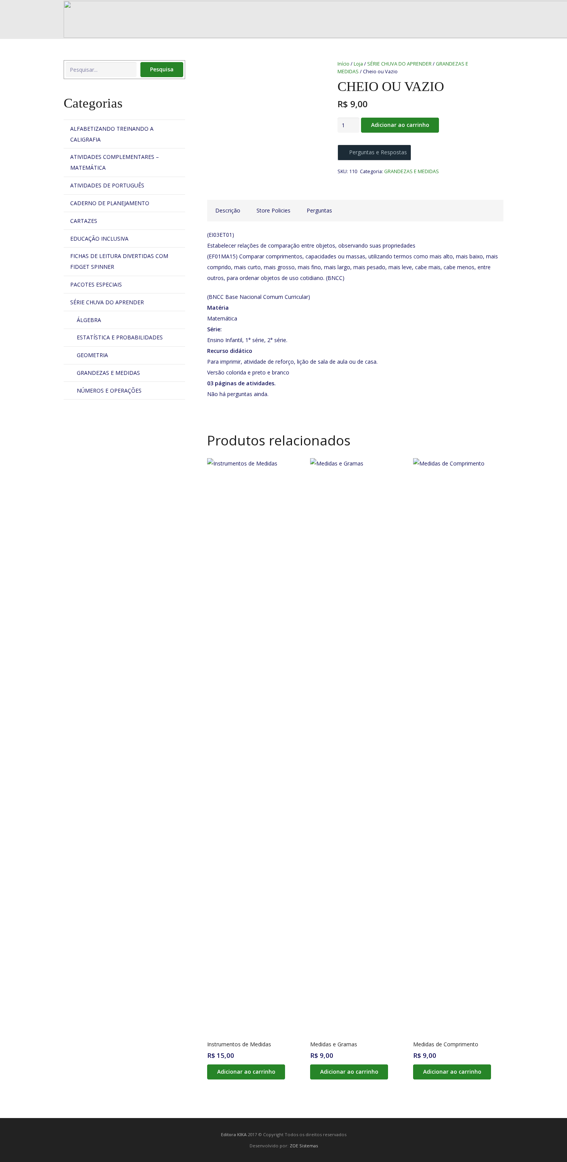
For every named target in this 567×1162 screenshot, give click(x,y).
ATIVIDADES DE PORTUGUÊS (107, 185)
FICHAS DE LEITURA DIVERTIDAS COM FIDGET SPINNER (119, 261)
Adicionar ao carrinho (400, 124)
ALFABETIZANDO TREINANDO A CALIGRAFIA (112, 134)
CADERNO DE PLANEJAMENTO (109, 203)
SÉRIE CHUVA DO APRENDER (399, 64)
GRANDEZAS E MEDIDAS (411, 171)
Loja (358, 64)
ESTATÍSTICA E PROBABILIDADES (120, 337)
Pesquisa (162, 69)
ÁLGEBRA (89, 320)
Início (343, 64)
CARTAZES (83, 220)
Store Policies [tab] (273, 210)
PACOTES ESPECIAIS (96, 284)
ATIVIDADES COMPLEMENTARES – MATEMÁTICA (114, 162)
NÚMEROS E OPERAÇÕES (109, 390)
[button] (246, 1071)
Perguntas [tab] (319, 210)
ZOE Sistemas (304, 1146)
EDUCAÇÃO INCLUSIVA (99, 238)
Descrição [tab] (227, 210)
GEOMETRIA (92, 355)
